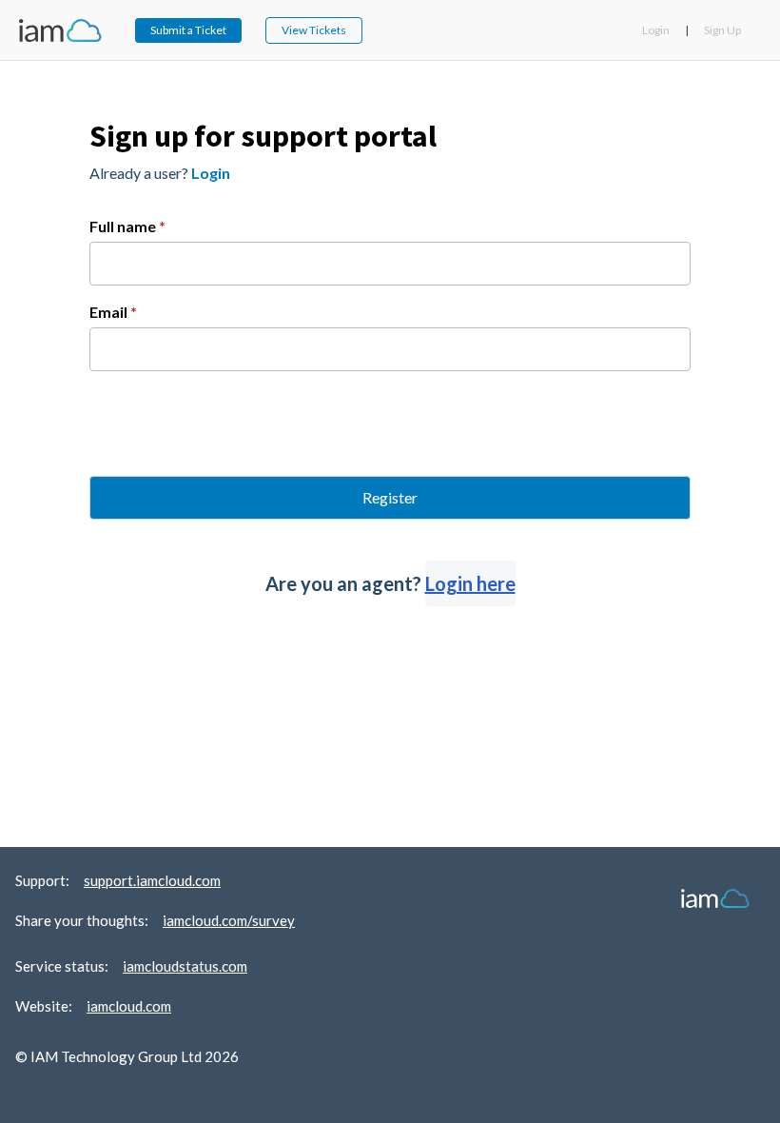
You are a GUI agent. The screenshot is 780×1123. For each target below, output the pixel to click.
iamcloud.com (129, 1006)
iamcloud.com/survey (229, 920)
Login (656, 30)
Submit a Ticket (188, 30)
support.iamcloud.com (152, 880)
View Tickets (314, 30)
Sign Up (722, 30)
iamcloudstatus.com (185, 966)
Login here (470, 583)
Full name (127, 226)
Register (390, 497)
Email (113, 312)
